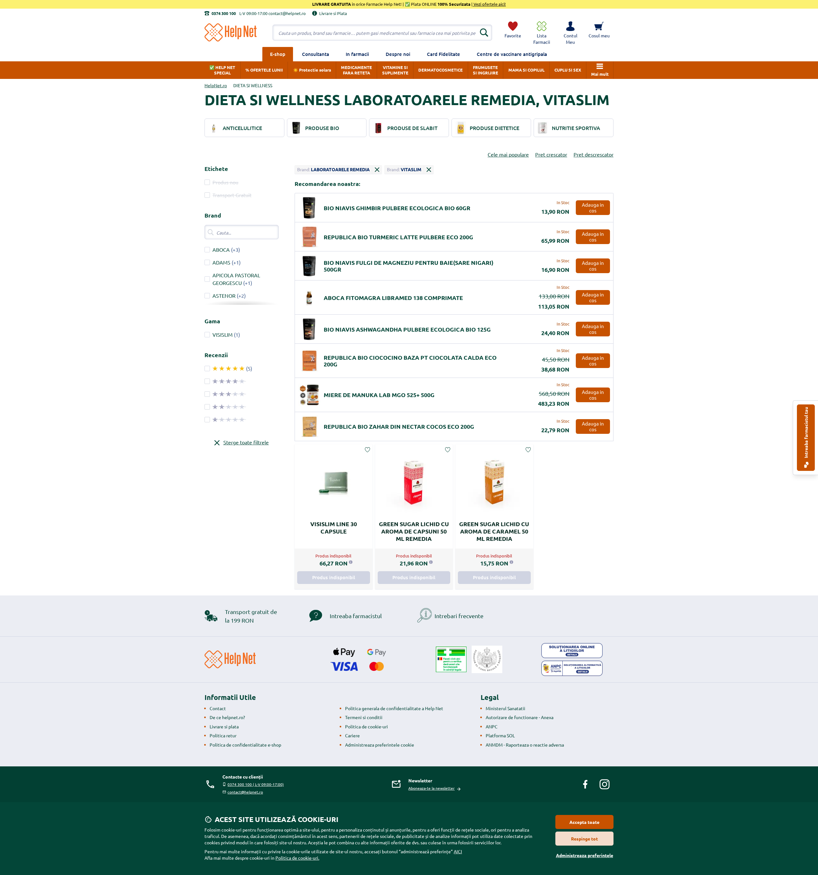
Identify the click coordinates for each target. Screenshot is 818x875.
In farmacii (357, 54)
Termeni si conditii (363, 717)
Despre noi (398, 54)
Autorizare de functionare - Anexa (519, 717)
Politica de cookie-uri (366, 726)
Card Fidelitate (443, 54)
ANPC (492, 726)
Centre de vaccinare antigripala (512, 54)
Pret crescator (551, 154)
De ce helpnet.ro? (227, 717)
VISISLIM (222, 334)
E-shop (277, 54)
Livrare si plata (224, 726)
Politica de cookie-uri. (297, 858)
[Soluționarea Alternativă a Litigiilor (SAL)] (572, 668)
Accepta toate (584, 822)
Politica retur (223, 735)
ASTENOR (223, 295)
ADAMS (221, 262)
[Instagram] (605, 784)
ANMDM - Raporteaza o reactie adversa (525, 745)
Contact (218, 708)
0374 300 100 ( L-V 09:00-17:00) (256, 784)
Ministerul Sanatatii (505, 708)
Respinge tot (584, 838)
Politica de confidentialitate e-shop (245, 745)
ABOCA (221, 249)
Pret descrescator (594, 154)
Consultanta (315, 54)
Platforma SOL (500, 735)
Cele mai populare (508, 154)
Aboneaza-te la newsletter (431, 788)
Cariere (352, 735)
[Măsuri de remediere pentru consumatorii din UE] (572, 650)
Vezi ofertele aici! (489, 4)
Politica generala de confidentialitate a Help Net (394, 708)
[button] (570, 32)
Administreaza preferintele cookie (379, 745)
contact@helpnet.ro (245, 791)
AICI (458, 851)
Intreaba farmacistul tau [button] (806, 433)
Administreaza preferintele (584, 855)
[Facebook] (585, 784)
